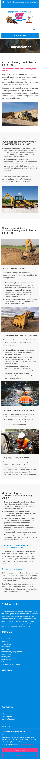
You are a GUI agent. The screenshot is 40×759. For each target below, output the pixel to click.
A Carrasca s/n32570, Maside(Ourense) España (8, 716)
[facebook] (20, 6)
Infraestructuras (7, 639)
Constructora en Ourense (10, 664)
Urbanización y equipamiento (12, 652)
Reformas (5, 662)
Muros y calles (6, 657)
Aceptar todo (20, 750)
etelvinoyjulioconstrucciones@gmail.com (22, 2)
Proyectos (5, 649)
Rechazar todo (20, 755)
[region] (20, 744)
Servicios (4, 641)
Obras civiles (5, 647)
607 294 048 (21, 35)
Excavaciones (6, 659)
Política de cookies (26, 744)
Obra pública (6, 644)
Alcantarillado (6, 654)
